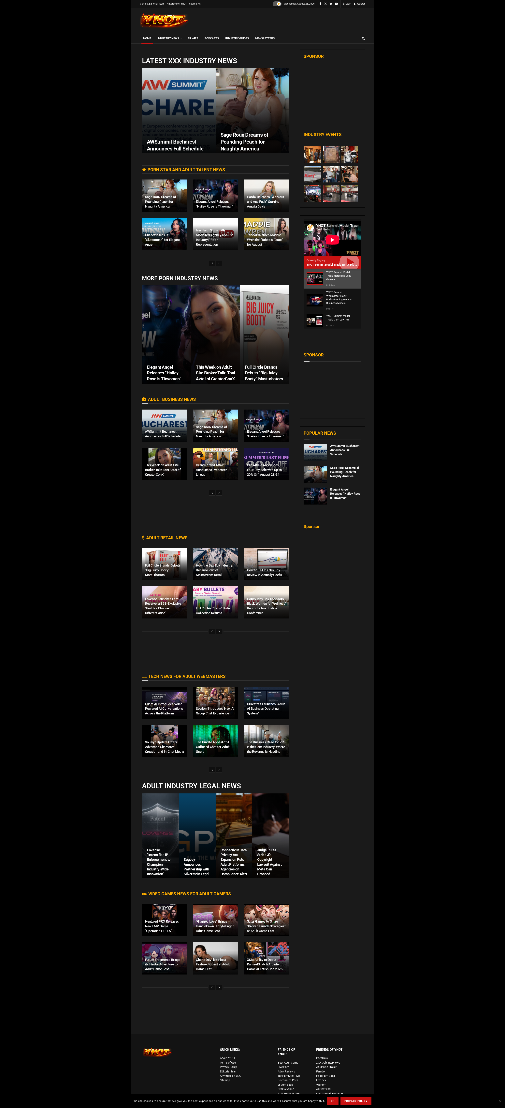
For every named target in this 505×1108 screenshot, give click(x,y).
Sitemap (225, 1080)
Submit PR (194, 3)
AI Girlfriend (323, 1089)
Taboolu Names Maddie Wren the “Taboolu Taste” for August (265, 239)
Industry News (168, 38)
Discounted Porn (288, 1080)
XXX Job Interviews (328, 1062)
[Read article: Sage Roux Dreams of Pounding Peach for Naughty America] (315, 474)
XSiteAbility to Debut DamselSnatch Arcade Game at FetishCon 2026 (265, 964)
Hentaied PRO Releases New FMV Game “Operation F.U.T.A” (162, 926)
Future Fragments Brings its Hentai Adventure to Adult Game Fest (162, 964)
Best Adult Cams (288, 1062)
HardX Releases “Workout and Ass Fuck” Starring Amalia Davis (265, 201)
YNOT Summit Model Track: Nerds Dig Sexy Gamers (339, 264)
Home (147, 38)
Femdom (321, 1071)
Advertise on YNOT (177, 3)
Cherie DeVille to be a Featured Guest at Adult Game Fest (213, 964)
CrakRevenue (286, 1089)
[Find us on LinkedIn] (331, 4)
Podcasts (212, 38)
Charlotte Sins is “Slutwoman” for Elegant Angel (162, 239)
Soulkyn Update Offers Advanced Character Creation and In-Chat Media (164, 747)
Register (360, 3)
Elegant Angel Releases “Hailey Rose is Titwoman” (164, 373)
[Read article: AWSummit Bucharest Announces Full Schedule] (315, 452)
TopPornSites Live (289, 1075)
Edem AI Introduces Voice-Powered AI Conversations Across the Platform (164, 708)
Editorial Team (228, 1071)
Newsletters (265, 38)
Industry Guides (237, 38)
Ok (333, 1101)
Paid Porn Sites (325, 1075)
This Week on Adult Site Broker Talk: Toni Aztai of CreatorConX (215, 373)
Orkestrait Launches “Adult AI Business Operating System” (266, 708)
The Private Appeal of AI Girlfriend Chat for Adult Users (213, 747)
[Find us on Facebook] (320, 4)
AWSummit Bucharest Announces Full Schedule (344, 450)
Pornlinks (322, 1058)
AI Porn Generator (289, 1093)
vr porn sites (285, 1084)
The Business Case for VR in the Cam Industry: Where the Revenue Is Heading (266, 747)
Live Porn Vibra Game (329, 1093)
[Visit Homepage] (164, 21)
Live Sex (321, 1080)
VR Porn (321, 1084)
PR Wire (193, 38)
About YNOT (227, 1058)
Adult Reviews (286, 1071)
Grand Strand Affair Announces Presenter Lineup (211, 469)
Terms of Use (228, 1062)
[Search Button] (363, 38)
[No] (500, 1101)
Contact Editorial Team (152, 3)
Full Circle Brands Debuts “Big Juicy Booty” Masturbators (264, 373)
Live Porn (283, 1067)
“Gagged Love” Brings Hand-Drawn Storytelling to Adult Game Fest (215, 926)
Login (348, 3)
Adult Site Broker (326, 1067)
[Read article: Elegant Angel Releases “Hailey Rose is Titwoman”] (315, 496)
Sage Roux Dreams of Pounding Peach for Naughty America (244, 142)
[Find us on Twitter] (325, 4)
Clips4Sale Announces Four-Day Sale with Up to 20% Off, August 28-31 (264, 469)
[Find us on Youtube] (336, 4)
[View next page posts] (219, 263)
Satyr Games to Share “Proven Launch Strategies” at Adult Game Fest (266, 926)
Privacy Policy (228, 1067)
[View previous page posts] (212, 263)
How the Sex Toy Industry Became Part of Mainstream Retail (214, 570)
